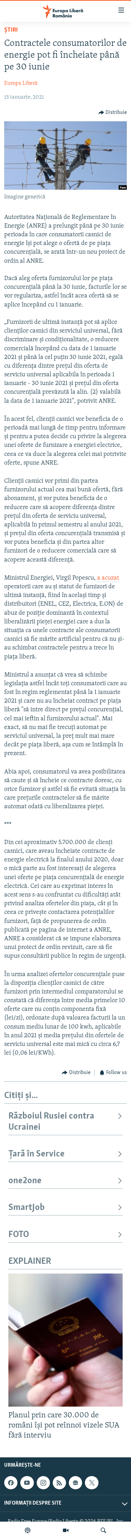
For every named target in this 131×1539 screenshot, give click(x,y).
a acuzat (108, 578)
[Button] (113, 112)
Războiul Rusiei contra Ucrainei (51, 1122)
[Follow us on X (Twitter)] (91, 1483)
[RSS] (59, 1483)
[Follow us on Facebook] (10, 1483)
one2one (25, 1181)
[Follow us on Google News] (75, 1483)
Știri (11, 30)
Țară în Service (36, 1154)
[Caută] (103, 1530)
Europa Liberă (21, 83)
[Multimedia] (65, 1530)
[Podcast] (27, 1530)
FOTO (18, 1234)
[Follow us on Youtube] (27, 1483)
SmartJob (26, 1207)
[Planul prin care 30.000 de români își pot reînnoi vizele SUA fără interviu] (65, 1340)
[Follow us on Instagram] (43, 1483)
